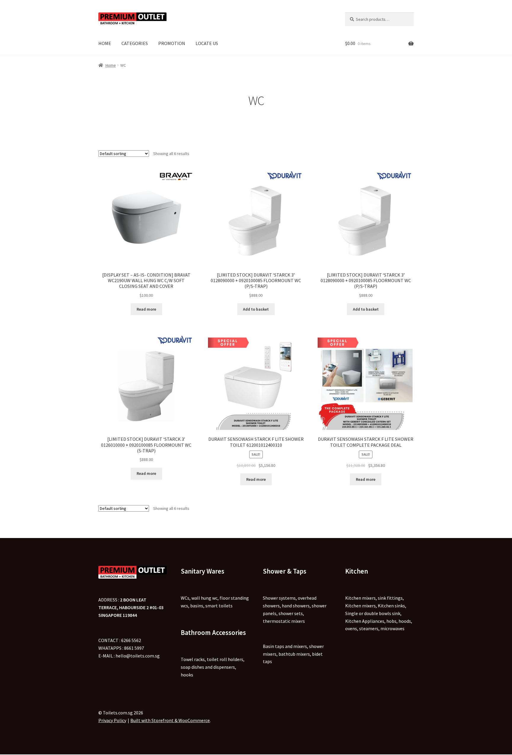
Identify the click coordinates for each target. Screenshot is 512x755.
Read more (146, 309)
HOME (104, 43)
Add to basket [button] (256, 309)
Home (110, 65)
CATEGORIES (134, 43)
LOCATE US (207, 43)
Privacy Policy (112, 720)
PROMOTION (171, 43)
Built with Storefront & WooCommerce (170, 720)
